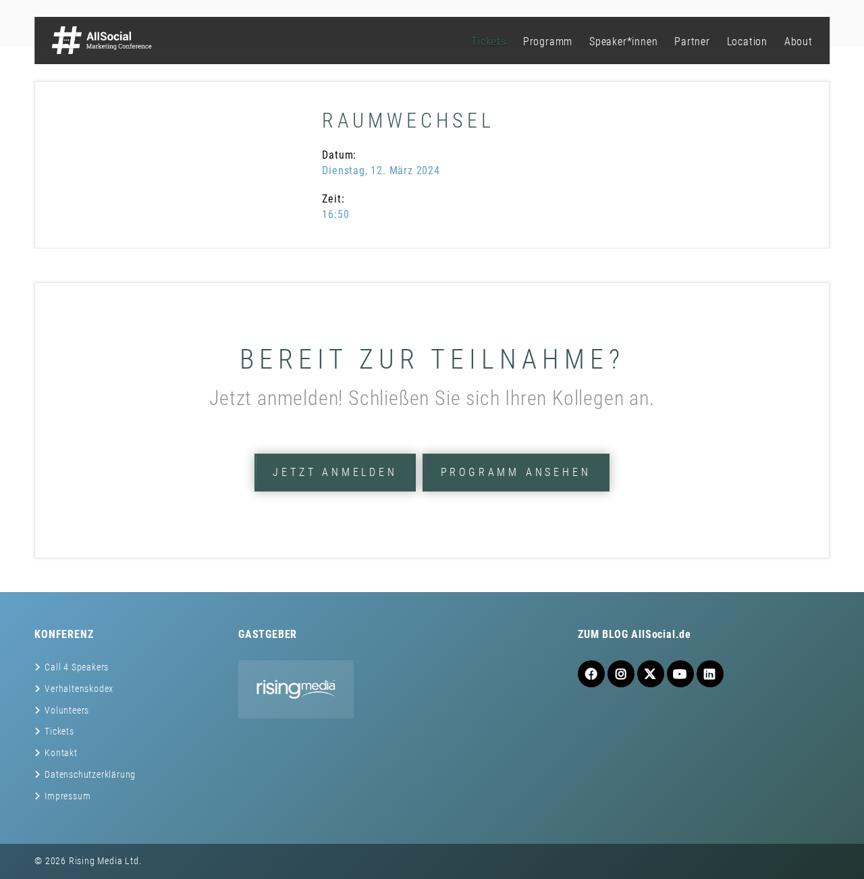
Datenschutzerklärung (90, 774)
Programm (547, 41)
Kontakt (61, 752)
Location (747, 41)
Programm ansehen (516, 472)
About (798, 41)
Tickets (488, 41)
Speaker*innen (623, 41)
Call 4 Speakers (77, 667)
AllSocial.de (661, 634)
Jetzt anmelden (335, 472)
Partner (692, 41)
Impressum (67, 796)
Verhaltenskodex (79, 688)
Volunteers (67, 710)
